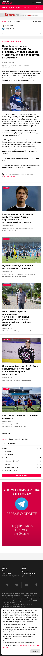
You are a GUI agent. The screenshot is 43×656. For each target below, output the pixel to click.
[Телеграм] (21, 514)
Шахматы (6, 285)
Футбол (18, 7)
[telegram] (7, 585)
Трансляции (26, 571)
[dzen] (36, 585)
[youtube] (26, 585)
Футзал (11, 7)
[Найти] (33, 2)
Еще (37, 8)
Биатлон (26, 7)
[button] (2, 34)
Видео (24, 568)
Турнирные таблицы (28, 573)
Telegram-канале (9, 176)
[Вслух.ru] (21, 15)
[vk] (17, 585)
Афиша (4, 568)
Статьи (24, 566)
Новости (5, 566)
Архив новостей (27, 576)
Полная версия (21, 475)
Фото (4, 571)
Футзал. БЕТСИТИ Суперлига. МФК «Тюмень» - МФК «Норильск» (21, 26)
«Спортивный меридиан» (10, 576)
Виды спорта (6, 573)
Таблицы (6, 433)
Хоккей (4, 7)
